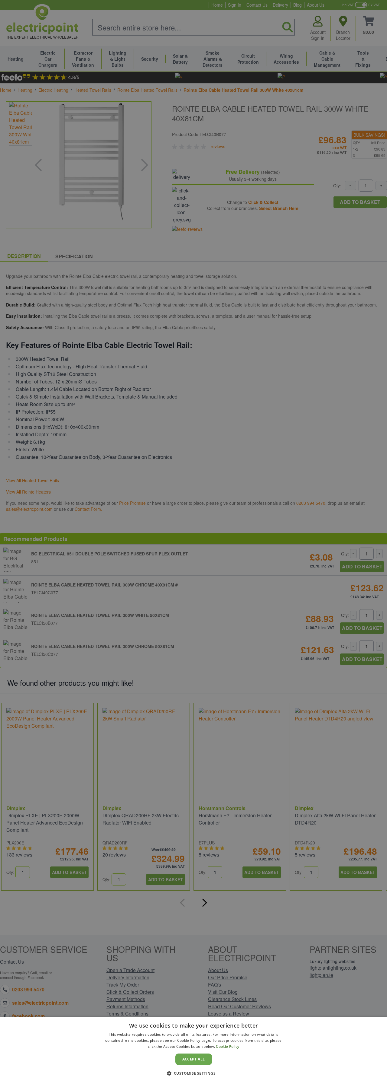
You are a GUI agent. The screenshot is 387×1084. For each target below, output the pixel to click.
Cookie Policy (227, 1046)
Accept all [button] (193, 1059)
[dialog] (193, 1050)
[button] (193, 1073)
